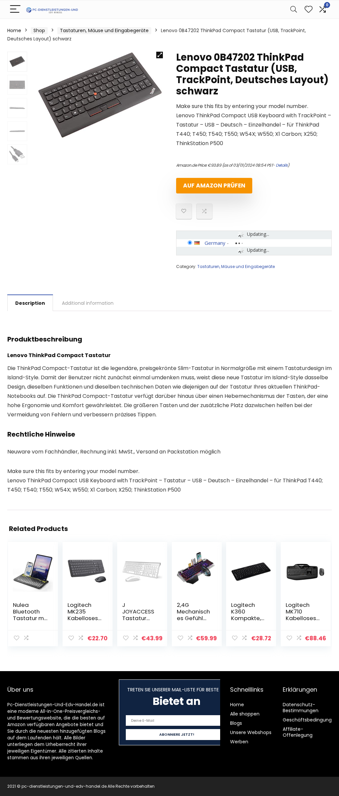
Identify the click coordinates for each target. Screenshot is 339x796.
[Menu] (15, 9)
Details (282, 165)
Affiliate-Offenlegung (298, 732)
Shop (39, 30)
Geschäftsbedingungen (310, 719)
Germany (215, 242)
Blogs (236, 723)
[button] (159, 55)
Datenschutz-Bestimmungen (300, 707)
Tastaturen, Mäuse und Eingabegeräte (104, 30)
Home (14, 30)
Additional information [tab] (88, 303)
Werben (239, 741)
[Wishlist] (309, 9)
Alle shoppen (245, 714)
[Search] (294, 9)
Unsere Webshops (250, 732)
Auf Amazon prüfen (214, 185)
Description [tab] (30, 303)
